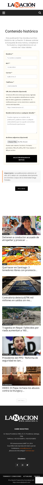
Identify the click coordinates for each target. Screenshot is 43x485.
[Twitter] (27, 465)
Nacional (6, 234)
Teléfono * (10, 82)
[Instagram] (22, 465)
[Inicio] (21, 421)
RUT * (8, 63)
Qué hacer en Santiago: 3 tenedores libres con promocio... (19, 269)
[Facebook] (17, 465)
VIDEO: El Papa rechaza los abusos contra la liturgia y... (20, 389)
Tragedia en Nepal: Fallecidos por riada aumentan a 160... (20, 329)
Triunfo (37, 476)
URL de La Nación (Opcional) (16, 91)
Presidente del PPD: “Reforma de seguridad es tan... (20, 359)
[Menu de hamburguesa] (3, 13)
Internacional (7, 324)
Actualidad (27, 476)
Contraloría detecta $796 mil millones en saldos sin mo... (18, 299)
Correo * (9, 73)
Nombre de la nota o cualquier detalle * (20, 113)
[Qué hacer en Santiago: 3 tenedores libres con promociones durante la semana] (21, 255)
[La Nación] (21, 5)
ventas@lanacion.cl (26, 448)
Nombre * (9, 54)
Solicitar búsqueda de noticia (21, 159)
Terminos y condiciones (12, 476)
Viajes (4, 264)
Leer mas (21, 400)
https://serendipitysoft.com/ (21, 482)
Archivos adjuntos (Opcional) (17, 137)
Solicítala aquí (30, 451)
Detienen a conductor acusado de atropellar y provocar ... (20, 239)
